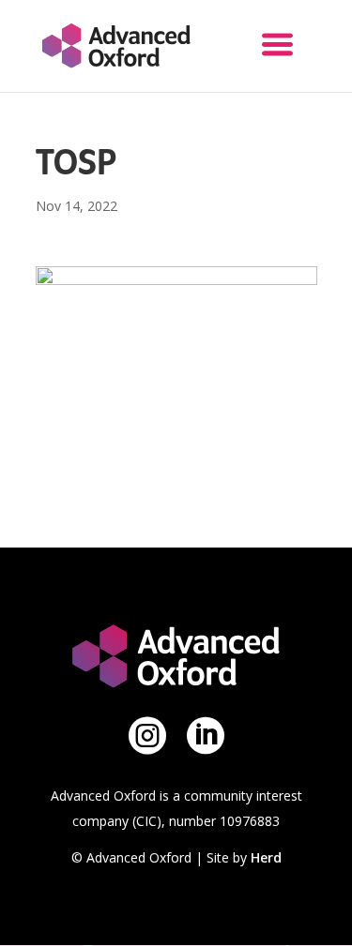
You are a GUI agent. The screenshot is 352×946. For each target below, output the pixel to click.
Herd (266, 857)
